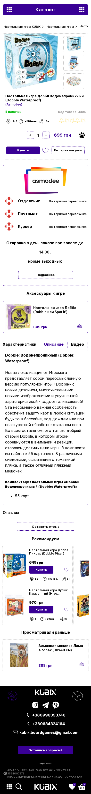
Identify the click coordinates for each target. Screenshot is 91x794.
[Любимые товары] (66, 570)
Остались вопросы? (45, 750)
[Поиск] (19, 786)
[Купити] (80, 326)
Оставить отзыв (45, 526)
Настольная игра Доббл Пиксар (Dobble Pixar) (48, 551)
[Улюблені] (45, 150)
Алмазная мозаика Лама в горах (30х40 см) (61, 648)
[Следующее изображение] (73, 44)
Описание (54, 344)
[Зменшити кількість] (46, 135)
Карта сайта (45, 764)
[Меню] (9, 786)
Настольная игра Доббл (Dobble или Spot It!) (54, 310)
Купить (23, 150)
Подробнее (46, 275)
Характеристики (19, 344)
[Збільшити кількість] (30, 135)
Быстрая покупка (68, 150)
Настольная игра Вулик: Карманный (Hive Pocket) (48, 591)
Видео (77, 344)
